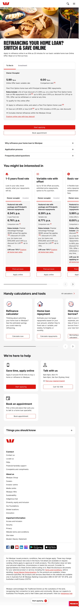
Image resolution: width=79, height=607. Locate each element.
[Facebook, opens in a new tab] (7, 547)
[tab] (10, 65)
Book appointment (39, 133)
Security (9, 525)
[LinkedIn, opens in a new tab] (21, 547)
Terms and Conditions (53, 570)
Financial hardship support (16, 466)
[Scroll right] (72, 284)
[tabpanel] (39, 94)
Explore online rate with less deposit (20, 116)
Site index (10, 535)
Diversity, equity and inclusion (17, 502)
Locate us (10, 459)
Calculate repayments (48, 336)
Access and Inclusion (14, 521)
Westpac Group (12, 478)
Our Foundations (12, 506)
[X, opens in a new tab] (12, 547)
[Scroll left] (65, 284)
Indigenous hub (12, 499)
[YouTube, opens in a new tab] (17, 547)
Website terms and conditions (17, 532)
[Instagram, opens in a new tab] (26, 547)
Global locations (12, 509)
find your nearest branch (55, 381)
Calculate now (17, 336)
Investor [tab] (26, 198)
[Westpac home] (5, 3)
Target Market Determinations (25, 572)
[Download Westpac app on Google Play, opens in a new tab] (36, 547)
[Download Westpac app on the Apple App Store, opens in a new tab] (51, 547)
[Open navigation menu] (74, 3)
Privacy (9, 528)
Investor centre (12, 485)
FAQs (8, 462)
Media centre (11, 488)
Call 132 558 (58, 387)
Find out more (17, 269)
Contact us (10, 455)
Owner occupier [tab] (13, 198)
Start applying (39, 127)
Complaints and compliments (17, 469)
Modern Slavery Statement (16, 539)
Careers (9, 481)
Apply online (18, 275)
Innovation (10, 513)
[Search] (67, 3)
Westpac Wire (11, 492)
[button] (74, 603)
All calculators (66, 293)
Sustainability (11, 495)
